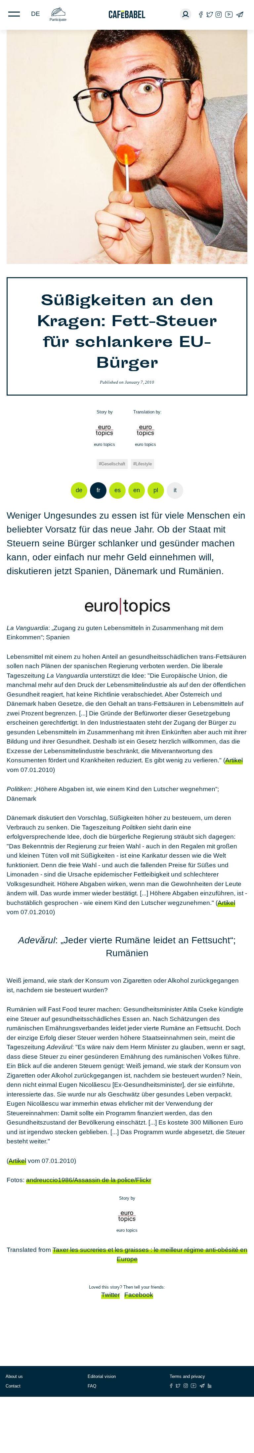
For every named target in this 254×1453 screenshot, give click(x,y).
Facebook (138, 1294)
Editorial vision (102, 1376)
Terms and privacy (187, 1376)
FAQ (92, 1386)
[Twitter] (209, 14)
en (136, 490)
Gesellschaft (113, 463)
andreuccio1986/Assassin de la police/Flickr (88, 1179)
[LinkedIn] (210, 1386)
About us (14, 1376)
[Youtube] (229, 14)
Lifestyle (144, 463)
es (117, 490)
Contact (13, 1386)
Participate (58, 19)
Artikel (234, 760)
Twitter (110, 1294)
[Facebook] (201, 14)
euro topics (104, 444)
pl (155, 490)
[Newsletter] (239, 14)
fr (98, 490)
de (35, 13)
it (175, 490)
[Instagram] (218, 14)
